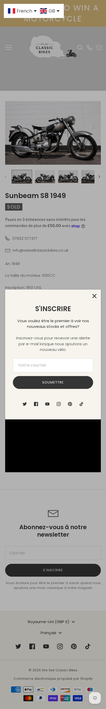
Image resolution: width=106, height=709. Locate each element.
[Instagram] (58, 404)
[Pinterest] (70, 404)
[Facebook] (36, 404)
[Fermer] (94, 296)
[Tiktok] (81, 404)
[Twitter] (24, 404)
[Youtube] (47, 404)
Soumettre (53, 382)
